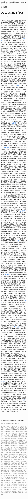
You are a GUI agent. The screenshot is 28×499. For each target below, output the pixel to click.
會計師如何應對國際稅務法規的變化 (13, 4)
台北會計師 (17, 327)
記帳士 (24, 400)
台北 (17, 241)
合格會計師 (15, 123)
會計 (17, 85)
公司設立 (6, 147)
